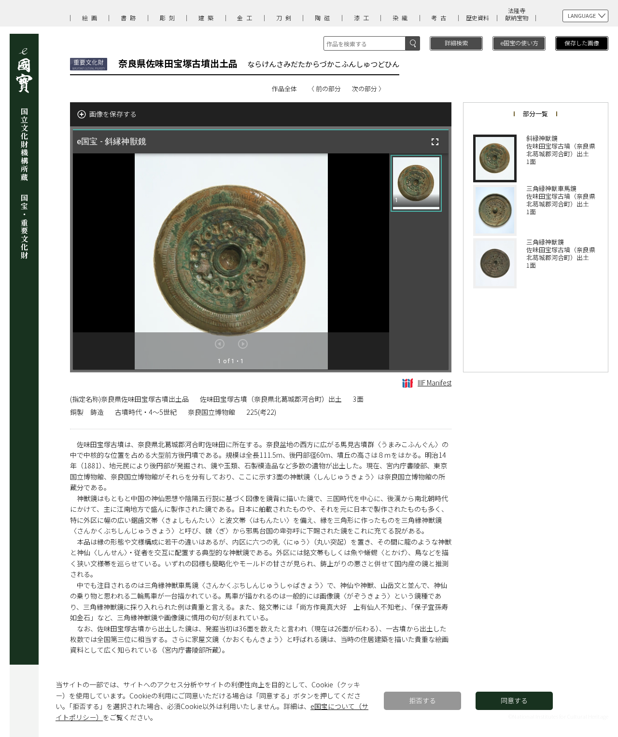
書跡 (130, 18)
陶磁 (324, 18)
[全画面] (435, 141)
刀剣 (285, 18)
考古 (440, 18)
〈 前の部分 (324, 88)
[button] (416, 183)
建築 (207, 18)
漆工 (363, 18)
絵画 (91, 18)
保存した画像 (581, 43)
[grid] (419, 261)
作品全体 (284, 88)
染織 (402, 18)
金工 (246, 18)
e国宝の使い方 (519, 43)
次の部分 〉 (368, 88)
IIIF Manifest (434, 382)
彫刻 (169, 18)
